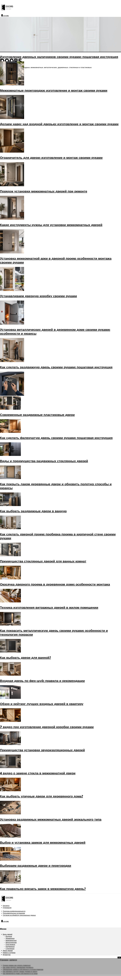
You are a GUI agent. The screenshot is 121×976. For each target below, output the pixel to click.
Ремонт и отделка (9, 953)
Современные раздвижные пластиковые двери (37, 415)
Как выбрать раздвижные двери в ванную (33, 511)
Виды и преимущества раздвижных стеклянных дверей (44, 461)
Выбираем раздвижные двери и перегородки (35, 865)
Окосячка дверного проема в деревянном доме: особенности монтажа (55, 584)
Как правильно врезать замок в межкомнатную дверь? (43, 889)
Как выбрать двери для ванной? (25, 657)
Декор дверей (8, 950)
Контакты (6, 905)
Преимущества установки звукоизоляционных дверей (42, 750)
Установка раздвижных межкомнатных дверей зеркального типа (50, 819)
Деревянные (10, 938)
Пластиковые (10, 944)
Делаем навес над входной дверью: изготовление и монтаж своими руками (59, 124)
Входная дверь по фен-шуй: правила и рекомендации (42, 681)
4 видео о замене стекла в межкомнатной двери (37, 773)
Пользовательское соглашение (14, 913)
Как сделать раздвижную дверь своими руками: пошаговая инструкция (56, 367)
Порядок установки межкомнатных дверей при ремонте (43, 191)
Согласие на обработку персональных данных (19, 915)
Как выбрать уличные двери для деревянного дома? (41, 796)
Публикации (7, 908)
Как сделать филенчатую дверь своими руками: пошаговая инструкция (56, 438)
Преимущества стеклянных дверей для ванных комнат (43, 561)
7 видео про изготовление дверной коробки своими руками (47, 727)
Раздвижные (10, 946)
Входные (9, 936)
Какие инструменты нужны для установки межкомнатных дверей (51, 225)
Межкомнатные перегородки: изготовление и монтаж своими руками (53, 90)
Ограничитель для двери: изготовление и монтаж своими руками (51, 158)
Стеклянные (10, 948)
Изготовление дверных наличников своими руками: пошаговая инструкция (59, 57)
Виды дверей (7, 934)
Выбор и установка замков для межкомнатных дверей (42, 842)
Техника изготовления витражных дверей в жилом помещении (49, 607)
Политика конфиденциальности (14, 911)
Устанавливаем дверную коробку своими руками (38, 296)
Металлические (11, 942)
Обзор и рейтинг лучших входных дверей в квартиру (41, 704)
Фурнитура (6, 955)
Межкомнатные (11, 940)
